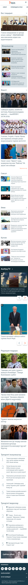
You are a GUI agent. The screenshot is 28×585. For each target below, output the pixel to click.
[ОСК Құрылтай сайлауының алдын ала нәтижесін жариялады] (6, 83)
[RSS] (20, 568)
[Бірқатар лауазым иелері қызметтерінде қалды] (6, 68)
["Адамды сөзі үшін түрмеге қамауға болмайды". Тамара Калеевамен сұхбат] (14, 361)
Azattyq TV (5, 269)
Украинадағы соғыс (17, 7)
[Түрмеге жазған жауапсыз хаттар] (14, 410)
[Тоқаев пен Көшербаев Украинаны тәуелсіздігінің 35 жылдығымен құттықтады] (6, 51)
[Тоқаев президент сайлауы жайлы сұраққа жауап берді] (14, 319)
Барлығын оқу (23, 168)
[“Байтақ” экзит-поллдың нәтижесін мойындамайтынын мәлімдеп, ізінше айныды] (6, 74)
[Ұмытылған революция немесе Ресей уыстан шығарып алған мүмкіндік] (5, 213)
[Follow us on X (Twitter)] (6, 568)
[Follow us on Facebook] (2, 568)
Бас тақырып (6, 13)
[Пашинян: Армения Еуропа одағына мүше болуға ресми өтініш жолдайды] (6, 59)
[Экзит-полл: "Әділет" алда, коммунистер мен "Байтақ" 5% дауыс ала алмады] (14, 151)
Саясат (5, 7)
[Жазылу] (24, 568)
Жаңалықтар (7, 46)
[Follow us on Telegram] (16, 568)
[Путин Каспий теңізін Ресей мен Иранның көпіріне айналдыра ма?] (5, 220)
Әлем (3, 208)
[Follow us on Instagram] (13, 568)
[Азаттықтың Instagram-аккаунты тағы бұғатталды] (5, 251)
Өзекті (4, 90)
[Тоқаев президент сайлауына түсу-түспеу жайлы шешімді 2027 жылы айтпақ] (5, 188)
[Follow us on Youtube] (9, 568)
